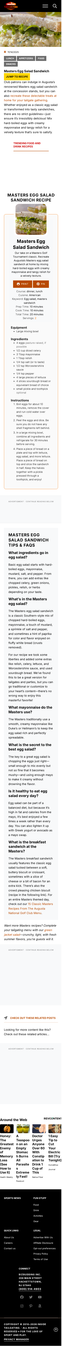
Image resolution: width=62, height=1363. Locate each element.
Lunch (10, 58)
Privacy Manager (16, 1339)
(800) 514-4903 (30, 1289)
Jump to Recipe (17, 76)
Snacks (11, 64)
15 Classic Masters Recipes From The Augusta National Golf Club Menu (30, 908)
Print (24, 284)
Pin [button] (43, 284)
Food (41, 58)
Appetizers (26, 58)
